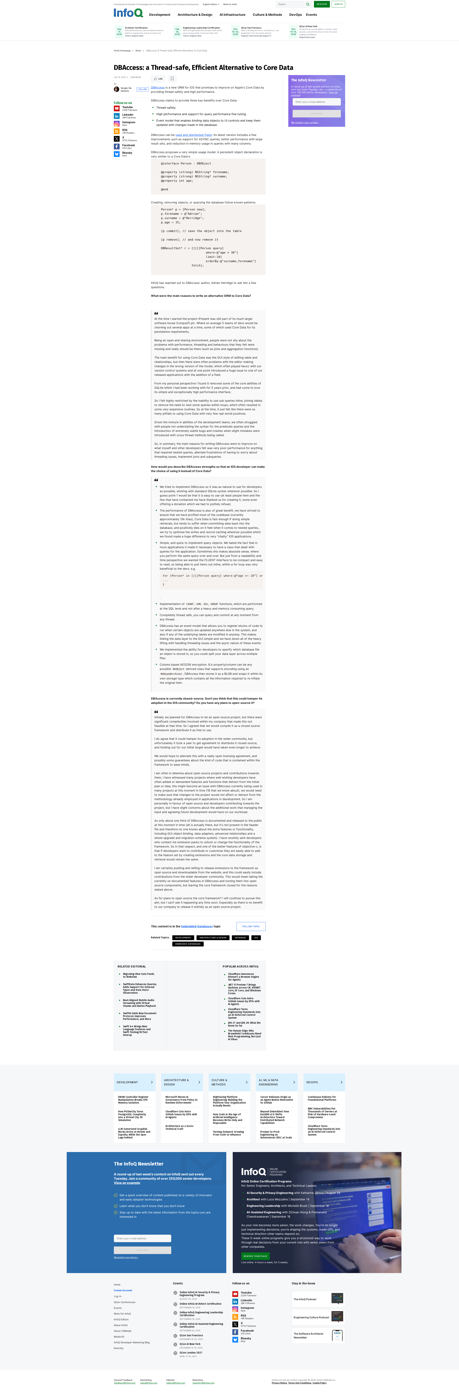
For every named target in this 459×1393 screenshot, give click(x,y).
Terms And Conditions (299, 1383)
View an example (127, 1183)
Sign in (338, 4)
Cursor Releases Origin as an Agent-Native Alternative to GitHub (276, 1099)
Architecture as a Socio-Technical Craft (179, 1127)
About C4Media (122, 1330)
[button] (317, 113)
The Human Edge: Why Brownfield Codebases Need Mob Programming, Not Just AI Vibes (244, 1035)
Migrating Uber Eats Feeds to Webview (138, 975)
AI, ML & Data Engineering (268, 1082)
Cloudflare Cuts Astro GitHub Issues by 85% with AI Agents (244, 1001)
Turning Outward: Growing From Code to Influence (228, 1133)
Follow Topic (251, 926)
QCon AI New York (190, 1344)
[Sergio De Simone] (116, 89)
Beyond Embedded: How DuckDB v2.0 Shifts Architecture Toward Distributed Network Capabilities (274, 1117)
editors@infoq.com (175, 1383)
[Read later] (172, 79)
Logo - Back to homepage (128, 12)
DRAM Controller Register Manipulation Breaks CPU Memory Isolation (133, 1099)
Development (159, 15)
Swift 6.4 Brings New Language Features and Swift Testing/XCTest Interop (137, 1031)
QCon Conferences (124, 1302)
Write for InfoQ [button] (230, 4)
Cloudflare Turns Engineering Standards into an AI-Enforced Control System (244, 1013)
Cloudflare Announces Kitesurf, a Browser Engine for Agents (243, 977)
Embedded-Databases (197, 926)
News (138, 50)
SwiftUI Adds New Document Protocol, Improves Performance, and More (139, 1016)
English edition (210, 4)
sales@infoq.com (148, 1383)
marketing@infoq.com (203, 1383)
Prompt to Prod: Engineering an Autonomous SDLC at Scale (276, 1134)
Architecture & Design (195, 15)
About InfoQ (120, 1325)
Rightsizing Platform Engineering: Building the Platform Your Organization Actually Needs (229, 1101)
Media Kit (119, 1336)
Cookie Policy (319, 1383)
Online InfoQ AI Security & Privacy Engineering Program (199, 1294)
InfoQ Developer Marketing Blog (132, 1342)
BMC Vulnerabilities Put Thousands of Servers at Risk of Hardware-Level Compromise (322, 1113)
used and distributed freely (194, 135)
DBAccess (158, 87)
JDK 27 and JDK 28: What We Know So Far (244, 1024)
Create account (123, 1290)
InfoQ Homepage (122, 50)
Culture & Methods (267, 15)
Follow (142, 89)
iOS (256, 937)
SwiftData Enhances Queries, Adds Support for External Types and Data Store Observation (140, 988)
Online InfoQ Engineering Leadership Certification (201, 1314)
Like (160, 79)
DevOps (295, 15)
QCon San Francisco (191, 1335)
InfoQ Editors (121, 1319)
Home (117, 1284)
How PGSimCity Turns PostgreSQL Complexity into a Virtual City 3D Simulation (132, 1116)
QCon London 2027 (191, 1352)
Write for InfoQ (122, 1313)
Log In (117, 1296)
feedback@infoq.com (124, 1383)
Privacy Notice (279, 1383)
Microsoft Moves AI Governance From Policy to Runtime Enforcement (181, 1099)
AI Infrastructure (232, 15)
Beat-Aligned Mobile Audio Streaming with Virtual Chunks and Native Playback (139, 1003)
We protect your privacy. (305, 122)
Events (311, 15)
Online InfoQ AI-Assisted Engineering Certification (201, 1325)
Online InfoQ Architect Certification (200, 1304)
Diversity (119, 1348)
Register (322, 4)
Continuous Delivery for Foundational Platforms (322, 1098)
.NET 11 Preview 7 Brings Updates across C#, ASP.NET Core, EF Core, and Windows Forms (244, 989)
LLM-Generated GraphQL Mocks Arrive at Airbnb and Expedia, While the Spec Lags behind (134, 1133)
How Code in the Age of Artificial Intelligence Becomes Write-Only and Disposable (227, 1119)
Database (240, 937)
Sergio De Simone (126, 89)
